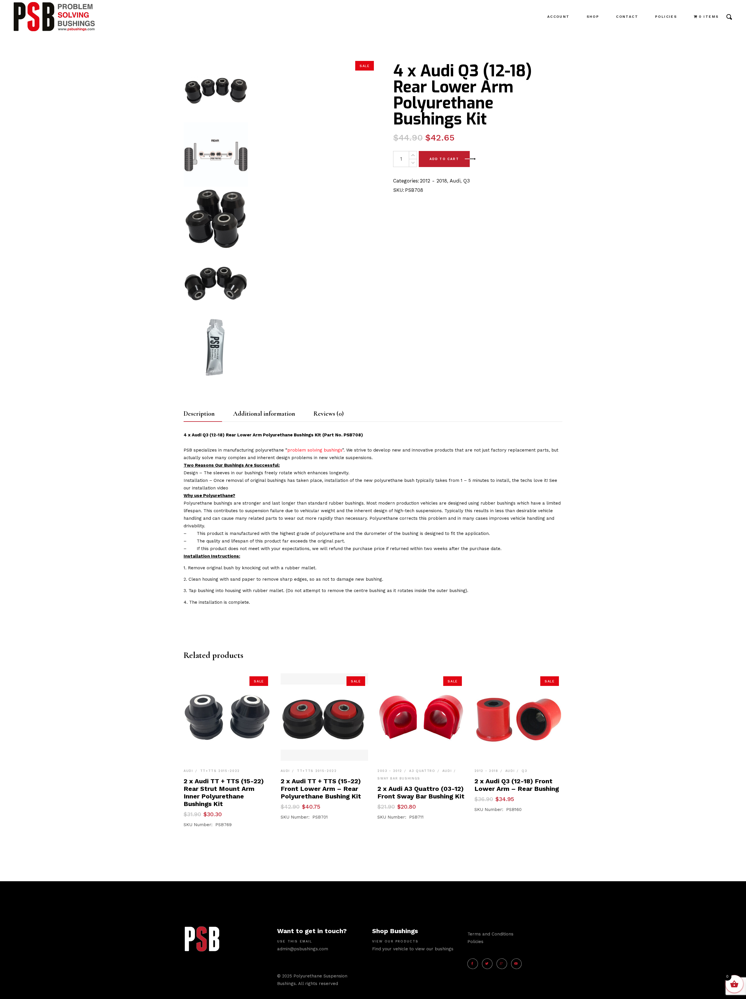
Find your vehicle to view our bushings (412, 948)
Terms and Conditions (490, 934)
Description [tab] (199, 413)
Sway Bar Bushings (398, 778)
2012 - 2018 (433, 181)
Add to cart (444, 159)
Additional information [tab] (264, 413)
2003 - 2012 (389, 771)
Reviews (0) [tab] (329, 413)
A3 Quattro (422, 771)
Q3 (466, 181)
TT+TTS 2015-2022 (220, 771)
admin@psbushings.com (302, 948)
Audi (455, 181)
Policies (475, 941)
